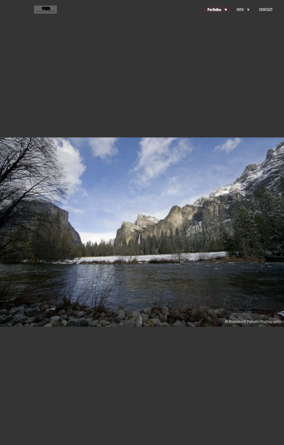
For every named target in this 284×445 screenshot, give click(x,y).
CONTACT (266, 9)
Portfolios (217, 9)
